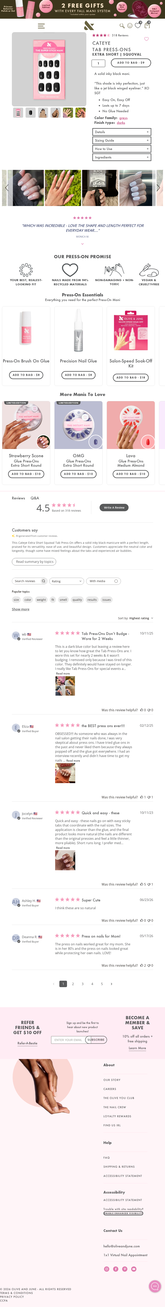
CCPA (4, 1300)
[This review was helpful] (141, 884)
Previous (16, 116)
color (28, 600)
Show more (20, 609)
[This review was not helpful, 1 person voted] (148, 797)
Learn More (137, 1048)
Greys (123, 118)
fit (53, 600)
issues (106, 600)
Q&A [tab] (35, 498)
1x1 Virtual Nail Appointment (125, 1255)
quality (77, 600)
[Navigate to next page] (111, 984)
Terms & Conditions (16, 1293)
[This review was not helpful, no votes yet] (148, 710)
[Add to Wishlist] (146, 39)
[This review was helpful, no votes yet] (141, 710)
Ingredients (103, 157)
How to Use (103, 149)
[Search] (122, 28)
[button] (7, 188)
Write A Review (114, 507)
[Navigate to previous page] (53, 984)
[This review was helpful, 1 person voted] (141, 797)
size (16, 600)
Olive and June (24, 1289)
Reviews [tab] (18, 498)
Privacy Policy (12, 1296)
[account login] (130, 26)
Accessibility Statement (122, 1175)
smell (63, 600)
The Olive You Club (118, 1098)
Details (100, 132)
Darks (121, 122)
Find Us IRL (112, 1125)
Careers (109, 1089)
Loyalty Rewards (117, 1116)
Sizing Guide (104, 140)
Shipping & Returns (119, 1166)
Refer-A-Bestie (27, 1043)
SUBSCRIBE (96, 1039)
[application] (155, 1286)
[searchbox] (26, 581)
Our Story (112, 1080)
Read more (63, 673)
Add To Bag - (28, 374)
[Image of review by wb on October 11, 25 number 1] (65, 686)
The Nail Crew (114, 1107)
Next (82, 116)
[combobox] (66, 581)
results (92, 600)
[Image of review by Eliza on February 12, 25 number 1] (65, 773)
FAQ (106, 1157)
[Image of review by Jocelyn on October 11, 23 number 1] (65, 860)
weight (41, 600)
